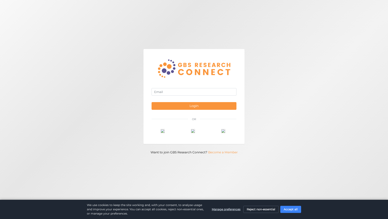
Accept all (291, 209)
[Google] (164, 131)
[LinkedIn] (194, 131)
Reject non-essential (261, 209)
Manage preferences (226, 209)
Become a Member (223, 152)
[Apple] (224, 131)
